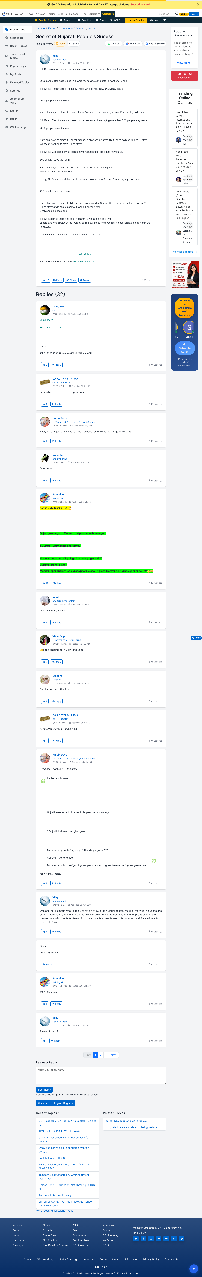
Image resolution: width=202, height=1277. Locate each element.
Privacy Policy (151, 1259)
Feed (76, 1230)
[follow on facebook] (143, 1238)
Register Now (136, 20)
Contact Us (171, 1259)
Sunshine (58, 494)
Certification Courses (55, 1245)
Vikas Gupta (59, 636)
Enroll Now (189, 138)
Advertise (89, 1259)
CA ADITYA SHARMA (65, 378)
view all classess (183, 251)
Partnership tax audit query (55, 1195)
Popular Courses (47, 20)
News (46, 1225)
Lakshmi (57, 675)
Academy (69, 20)
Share (72, 280)
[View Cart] (165, 20)
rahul (55, 597)
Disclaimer (131, 1259)
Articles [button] (40, 13)
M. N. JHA (58, 306)
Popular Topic (18, 66)
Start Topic (16, 37)
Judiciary (18, 1240)
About (27, 1259)
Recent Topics (18, 45)
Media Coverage (68, 1259)
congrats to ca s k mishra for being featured (132, 1127)
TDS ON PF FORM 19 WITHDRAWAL (60, 1131)
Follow (86, 280)
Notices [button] (73, 13)
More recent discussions (50, 1210)
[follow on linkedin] (159, 1238)
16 (47, 583)
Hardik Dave (59, 418)
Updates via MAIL (17, 100)
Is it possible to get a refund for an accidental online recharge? (183, 48)
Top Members (81, 1240)
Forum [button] (51, 13)
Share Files (49, 1235)
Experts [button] (62, 13)
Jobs (156, 20)
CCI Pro (118, 20)
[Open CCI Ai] (193, 1268)
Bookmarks (79, 1235)
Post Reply (44, 1089)
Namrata (57, 455)
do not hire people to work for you (126, 1120)
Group (110, 1240)
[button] (175, 13)
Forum (16, 1230)
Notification (50, 1240)
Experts (47, 1230)
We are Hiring (45, 1259)
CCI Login (101, 1266)
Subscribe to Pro (185, 350)
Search (14, 110)
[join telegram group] (181, 1238)
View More (184, 62)
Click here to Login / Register (55, 1103)
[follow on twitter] (136, 1238)
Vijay (55, 55)
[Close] (198, 4)
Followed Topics (20, 82)
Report (159, 280)
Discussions (17, 29)
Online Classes (185, 98)
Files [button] (83, 13)
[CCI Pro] (184, 275)
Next (114, 1055)
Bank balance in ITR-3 (52, 1158)
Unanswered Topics (17, 55)
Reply (59, 280)
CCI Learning (18, 127)
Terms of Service (110, 1259)
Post (70, 1210)
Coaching (87, 20)
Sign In (194, 14)
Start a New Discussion (185, 75)
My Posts (15, 74)
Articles (17, 1225)
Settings (15, 90)
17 (47, 280)
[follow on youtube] (166, 1238)
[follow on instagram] (151, 1238)
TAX (75, 1225)
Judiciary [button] (94, 13)
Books (103, 20)
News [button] (30, 13)
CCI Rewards (80, 1245)
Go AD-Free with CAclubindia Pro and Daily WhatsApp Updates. (100, 4)
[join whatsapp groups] (174, 1238)
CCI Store (108, 13)
